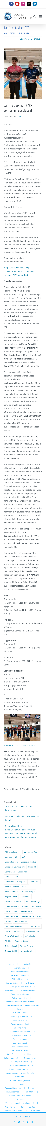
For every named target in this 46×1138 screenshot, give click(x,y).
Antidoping (28, 1054)
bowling (8, 857)
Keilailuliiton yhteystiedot (20, 1080)
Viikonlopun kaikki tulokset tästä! (20, 745)
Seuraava (35, 38)
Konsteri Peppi (28, 891)
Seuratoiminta (30, 1058)
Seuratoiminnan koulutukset (20, 1069)
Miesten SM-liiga (33, 901)
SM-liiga (8, 941)
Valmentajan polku (20, 1013)
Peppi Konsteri (20, 921)
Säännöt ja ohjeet (20, 1043)
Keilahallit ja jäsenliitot (20, 975)
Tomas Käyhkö (11, 951)
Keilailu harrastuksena (20, 971)
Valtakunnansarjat (20, 1039)
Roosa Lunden (32, 931)
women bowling (27, 951)
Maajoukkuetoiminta (20, 1046)
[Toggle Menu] (40, 16)
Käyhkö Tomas (11, 896)
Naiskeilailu (29, 983)
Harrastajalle (26, 964)
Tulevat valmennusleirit (20, 1024)
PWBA (7, 931)
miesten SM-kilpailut (14, 901)
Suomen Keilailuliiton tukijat (20, 1095)
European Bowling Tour (15, 867)
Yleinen (20, 116)
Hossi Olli (32, 867)
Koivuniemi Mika (12, 891)
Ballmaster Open (31, 852)
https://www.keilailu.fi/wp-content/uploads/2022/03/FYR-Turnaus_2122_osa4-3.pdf (19, 271)
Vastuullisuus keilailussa (13, 1110)
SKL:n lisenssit (36, 1110)
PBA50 (8, 921)
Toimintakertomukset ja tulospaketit (20, 1103)
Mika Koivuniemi (12, 906)
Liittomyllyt (25, 896)
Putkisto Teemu (33, 926)
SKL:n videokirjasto (20, 979)
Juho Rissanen (11, 876)
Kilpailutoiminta (20, 1028)
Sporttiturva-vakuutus (20, 994)
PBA (39, 916)
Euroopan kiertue (28, 862)
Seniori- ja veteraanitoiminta (19, 987)
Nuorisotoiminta (12, 983)
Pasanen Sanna (27, 916)
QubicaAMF (18, 931)
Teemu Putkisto (27, 946)
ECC (24, 857)
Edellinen (24, 38)
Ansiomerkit (10, 1107)
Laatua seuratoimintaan (19, 1065)
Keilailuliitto (20, 1077)
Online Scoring (12, 1054)
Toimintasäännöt (12, 1092)
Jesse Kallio (23, 872)
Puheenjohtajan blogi (14, 926)
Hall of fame (29, 1092)
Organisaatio (20, 1084)
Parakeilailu (9, 990)
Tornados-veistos (28, 1107)
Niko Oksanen (11, 911)
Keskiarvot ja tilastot (20, 1050)
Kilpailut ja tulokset (19, 1035)
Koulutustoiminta (20, 1020)
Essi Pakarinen (11, 862)
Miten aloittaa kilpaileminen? (20, 1031)
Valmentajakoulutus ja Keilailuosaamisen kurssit (23, 1007)
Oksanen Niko (26, 911)
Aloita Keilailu (19, 968)
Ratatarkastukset (11, 1058)
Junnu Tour (34, 881)
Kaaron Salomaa (12, 886)
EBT (17, 857)
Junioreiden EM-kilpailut (15, 881)
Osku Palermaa (11, 916)
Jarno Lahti (10, 872)
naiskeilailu (36, 906)
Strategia (31, 1088)
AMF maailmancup (13, 852)
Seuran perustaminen (19, 1062)
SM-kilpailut (30, 936)
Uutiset (11, 964)
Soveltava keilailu (28, 990)
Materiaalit (20, 1099)
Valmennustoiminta (19, 998)
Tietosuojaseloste (23, 1116)
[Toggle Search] (34, 16)
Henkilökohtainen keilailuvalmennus (20, 1002)
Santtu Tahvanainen (13, 936)
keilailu (25, 886)
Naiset (25, 906)
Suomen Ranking (22, 941)
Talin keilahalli (11, 946)
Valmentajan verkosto (19, 1016)
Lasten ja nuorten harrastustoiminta (20, 1073)
